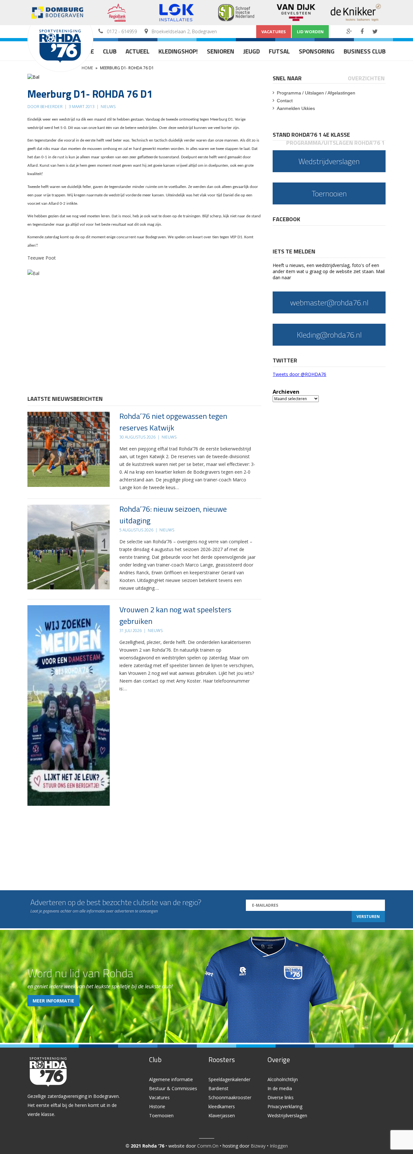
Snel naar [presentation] (287, 78)
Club (109, 51)
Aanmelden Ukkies (296, 108)
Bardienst (218, 1088)
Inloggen (279, 1146)
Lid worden (310, 32)
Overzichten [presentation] (366, 78)
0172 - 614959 (122, 31)
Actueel (137, 51)
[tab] (288, 78)
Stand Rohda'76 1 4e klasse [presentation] (311, 134)
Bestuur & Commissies (173, 1088)
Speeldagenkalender (229, 1079)
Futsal (279, 51)
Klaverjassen (221, 1115)
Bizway (258, 1146)
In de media (279, 1088)
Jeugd (251, 51)
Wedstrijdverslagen (287, 1115)
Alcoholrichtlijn (282, 1079)
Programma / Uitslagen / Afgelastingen (316, 92)
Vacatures (273, 32)
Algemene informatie (171, 1079)
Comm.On (207, 1146)
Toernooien (161, 1115)
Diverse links (280, 1097)
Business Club (365, 51)
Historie (157, 1106)
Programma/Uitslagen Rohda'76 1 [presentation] (335, 142)
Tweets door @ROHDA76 (299, 374)
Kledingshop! (178, 51)
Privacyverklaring (284, 1106)
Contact (285, 100)
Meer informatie (53, 1001)
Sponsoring (317, 51)
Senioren (220, 51)
